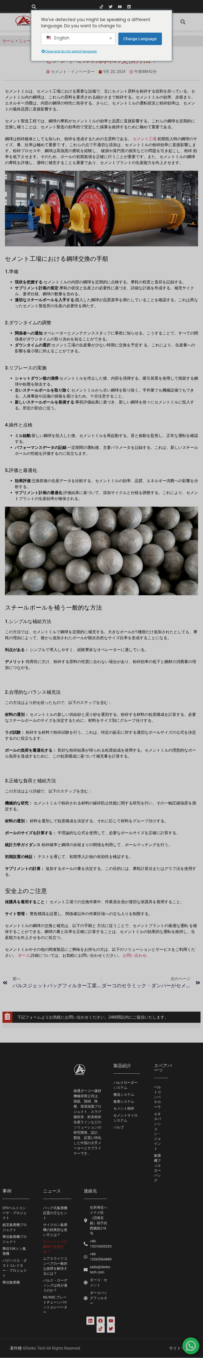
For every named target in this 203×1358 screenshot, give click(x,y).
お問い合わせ (135, 955)
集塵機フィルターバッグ (157, 1168)
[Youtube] (120, 7)
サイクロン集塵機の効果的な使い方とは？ (55, 1230)
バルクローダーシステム (125, 1085)
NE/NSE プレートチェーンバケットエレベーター (55, 1304)
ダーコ (24, 955)
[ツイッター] (111, 7)
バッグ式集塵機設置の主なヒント (55, 1213)
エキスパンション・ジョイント (157, 1131)
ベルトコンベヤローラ (157, 1097)
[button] (34, 6)
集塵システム (123, 1101)
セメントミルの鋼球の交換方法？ (55, 1247)
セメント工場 (144, 138)
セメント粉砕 (123, 1108)
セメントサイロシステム (125, 1117)
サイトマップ (181, 1348)
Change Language (140, 38)
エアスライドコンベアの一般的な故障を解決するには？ (55, 1266)
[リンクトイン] (129, 7)
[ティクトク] (101, 7)
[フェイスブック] (100, 1321)
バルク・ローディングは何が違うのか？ (55, 1285)
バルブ (118, 1127)
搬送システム (123, 1094)
